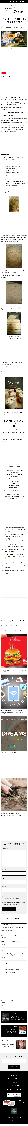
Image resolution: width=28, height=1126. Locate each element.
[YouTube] (23, 1)
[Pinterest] (17, 1)
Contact (14, 1082)
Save (4, 73)
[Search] (26, 1)
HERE (21, 112)
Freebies (14, 1075)
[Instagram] (20, 1)
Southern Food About (21, 621)
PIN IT (9, 99)
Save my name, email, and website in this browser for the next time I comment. (12, 897)
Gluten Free (11, 625)
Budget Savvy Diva (16, 107)
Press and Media (14, 1079)
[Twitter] (13, 1)
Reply (3, 930)
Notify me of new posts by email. (12, 904)
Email (4, 878)
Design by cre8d (14, 1120)
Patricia (3, 998)
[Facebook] (10, 1)
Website (4, 886)
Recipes (16, 625)
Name (4, 870)
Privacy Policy (14, 1085)
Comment (5, 848)
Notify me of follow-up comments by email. (14, 902)
